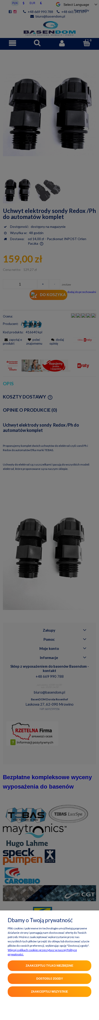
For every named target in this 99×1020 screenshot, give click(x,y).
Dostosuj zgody (49, 978)
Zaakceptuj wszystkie (49, 991)
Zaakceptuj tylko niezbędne (49, 965)
